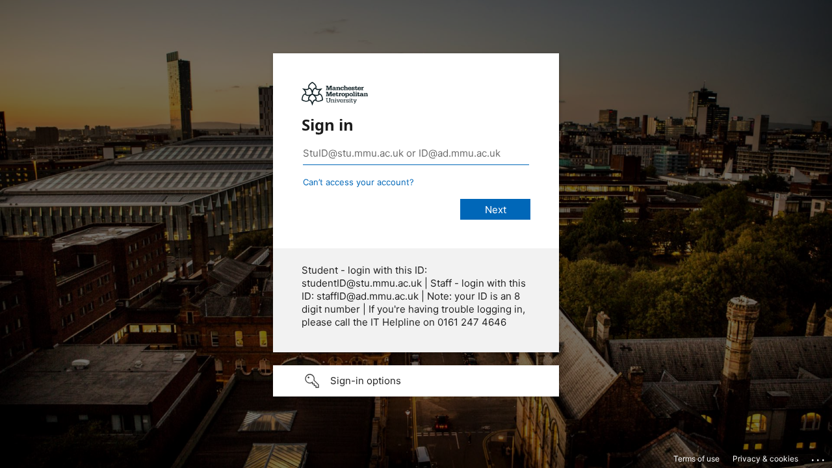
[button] (416, 380)
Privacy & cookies (765, 458)
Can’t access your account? (358, 182)
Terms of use (696, 458)
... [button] (819, 456)
